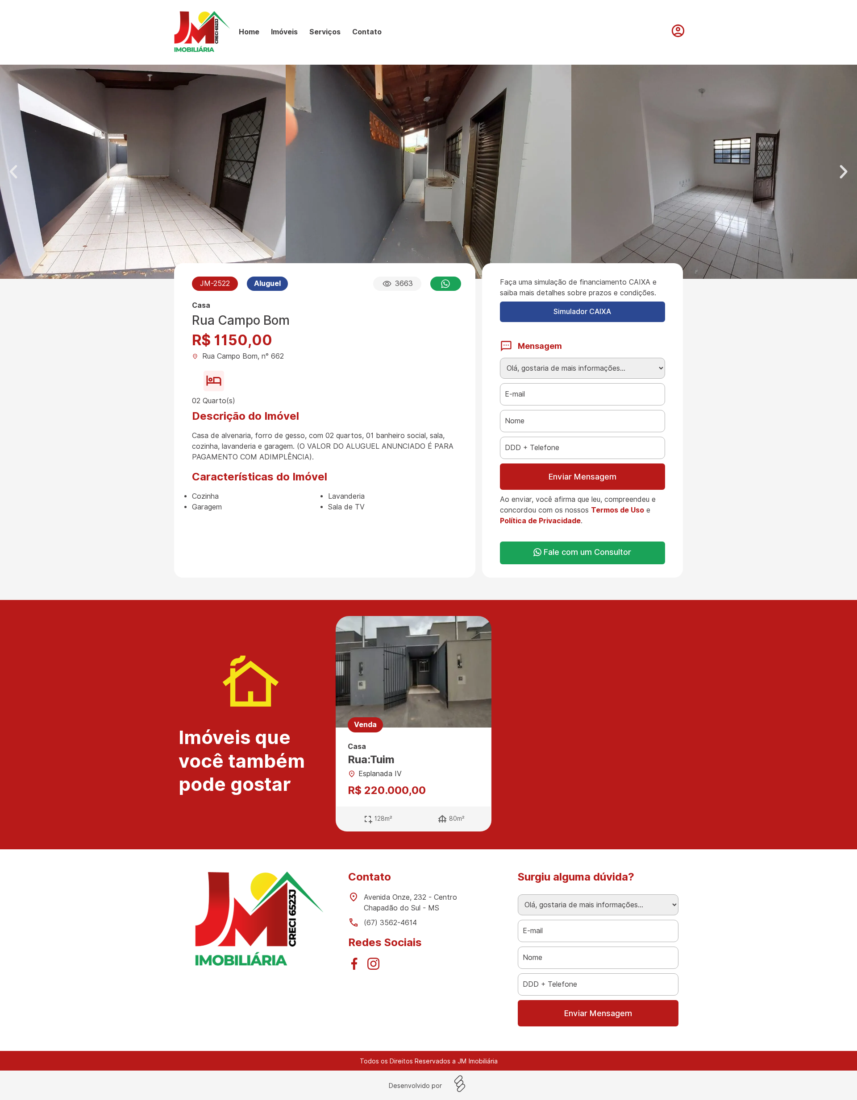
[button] (13, 172)
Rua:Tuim (371, 759)
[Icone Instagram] (375, 966)
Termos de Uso (617, 510)
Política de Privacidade (540, 521)
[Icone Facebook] (356, 966)
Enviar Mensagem (582, 476)
